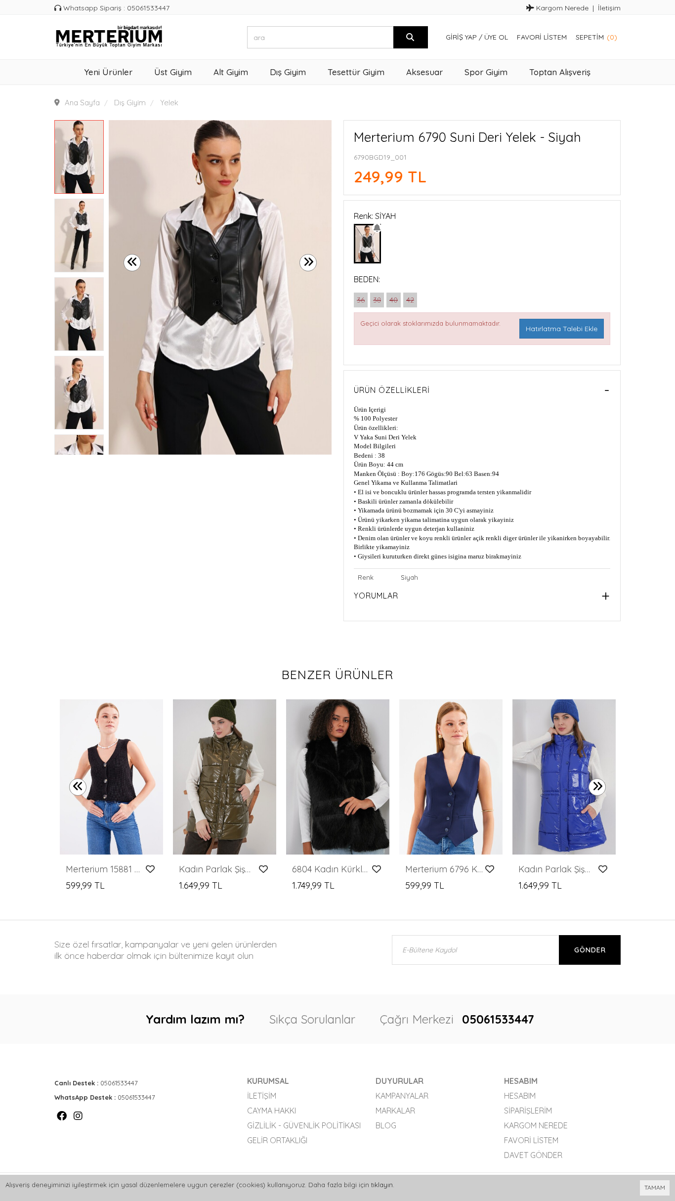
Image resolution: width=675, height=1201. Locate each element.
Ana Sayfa (82, 102)
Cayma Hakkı (271, 1110)
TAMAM (654, 1187)
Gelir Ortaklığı (277, 1140)
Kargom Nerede (561, 7)
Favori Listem (542, 37)
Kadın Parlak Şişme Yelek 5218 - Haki (217, 869)
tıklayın (382, 1185)
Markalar (395, 1110)
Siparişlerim (528, 1110)
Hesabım (520, 1096)
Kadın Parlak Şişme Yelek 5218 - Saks (557, 869)
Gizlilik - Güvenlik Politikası (304, 1125)
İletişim (609, 7)
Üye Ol (496, 37)
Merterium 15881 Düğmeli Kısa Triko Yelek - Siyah (104, 869)
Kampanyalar (402, 1096)
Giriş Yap (461, 37)
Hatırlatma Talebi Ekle (561, 328)
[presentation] (132, 262)
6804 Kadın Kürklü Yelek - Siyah (331, 869)
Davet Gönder (533, 1155)
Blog (386, 1125)
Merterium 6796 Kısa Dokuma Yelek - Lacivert (444, 869)
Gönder (590, 949)
